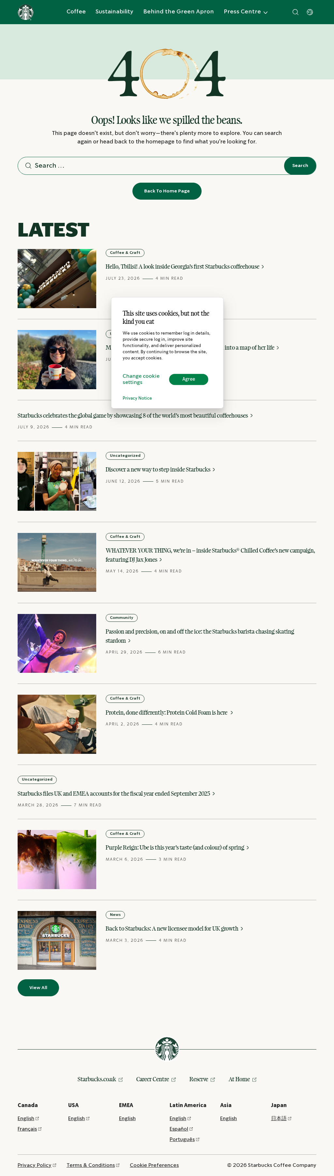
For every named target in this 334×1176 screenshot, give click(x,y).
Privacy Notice (137, 398)
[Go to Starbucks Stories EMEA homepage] (26, 12)
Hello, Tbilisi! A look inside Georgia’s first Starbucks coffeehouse (183, 266)
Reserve (199, 1079)
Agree (188, 379)
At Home (239, 1079)
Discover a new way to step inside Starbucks (158, 469)
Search (300, 165)
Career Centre (152, 1079)
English (26, 1118)
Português (182, 1139)
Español (179, 1129)
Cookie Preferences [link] (154, 1165)
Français (27, 1129)
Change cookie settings (141, 379)
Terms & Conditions (91, 1165)
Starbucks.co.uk (97, 1079)
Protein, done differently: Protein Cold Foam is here (167, 712)
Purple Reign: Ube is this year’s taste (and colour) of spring (175, 847)
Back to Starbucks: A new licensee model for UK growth (172, 928)
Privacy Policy (35, 1165)
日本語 (279, 1118)
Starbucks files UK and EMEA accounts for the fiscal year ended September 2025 (114, 793)
